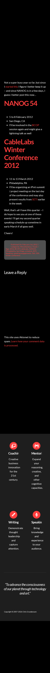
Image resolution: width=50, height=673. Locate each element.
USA (37, 253)
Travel (34, 247)
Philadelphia (11, 251)
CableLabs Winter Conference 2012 (21, 154)
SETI (34, 199)
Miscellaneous (26, 247)
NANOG (32, 249)
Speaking (9, 253)
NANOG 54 (20, 103)
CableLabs (24, 249)
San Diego (20, 251)
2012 (12, 249)
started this (11, 86)
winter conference (13, 255)
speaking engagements (22, 253)
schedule (28, 251)
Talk (33, 253)
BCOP (35, 125)
